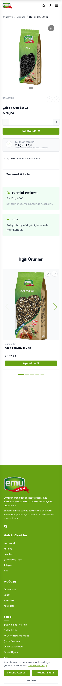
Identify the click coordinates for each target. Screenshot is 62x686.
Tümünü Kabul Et (17, 672)
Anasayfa (8, 17)
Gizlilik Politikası (12, 630)
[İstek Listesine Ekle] (49, 99)
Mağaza (21, 17)
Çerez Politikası (12, 641)
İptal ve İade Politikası (15, 624)
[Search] (43, 5)
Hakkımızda (10, 543)
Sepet (7, 595)
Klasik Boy (34, 158)
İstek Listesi (10, 600)
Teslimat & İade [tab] (18, 174)
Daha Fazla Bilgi (37, 665)
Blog (6, 570)
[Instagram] (12, 526)
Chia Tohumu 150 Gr (18, 348)
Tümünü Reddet (45, 672)
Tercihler (31, 680)
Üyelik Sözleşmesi (13, 646)
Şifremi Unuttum (13, 559)
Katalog (8, 548)
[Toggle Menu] (56, 5)
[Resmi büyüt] (51, 28)
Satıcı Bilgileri (11, 652)
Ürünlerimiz (10, 589)
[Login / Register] (50, 5)
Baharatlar (22, 158)
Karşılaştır (9, 605)
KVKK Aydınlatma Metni (16, 635)
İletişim (8, 565)
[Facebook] (6, 526)
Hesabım (9, 554)
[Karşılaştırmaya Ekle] (56, 99)
